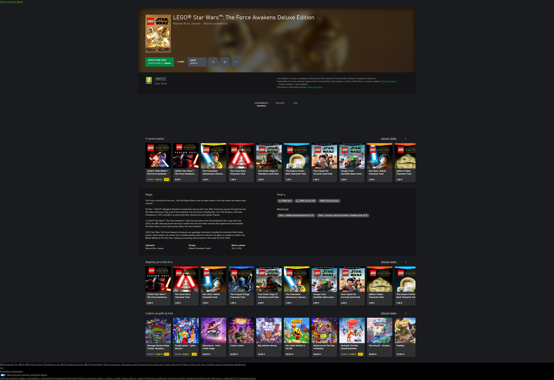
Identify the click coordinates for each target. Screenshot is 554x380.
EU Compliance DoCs (245, 378)
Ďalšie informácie (389, 81)
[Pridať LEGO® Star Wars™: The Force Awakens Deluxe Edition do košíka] (224, 62)
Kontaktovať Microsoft (66, 378)
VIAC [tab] (295, 103)
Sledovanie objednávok (234, 364)
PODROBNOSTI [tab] (261, 103)
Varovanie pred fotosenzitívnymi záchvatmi (142, 364)
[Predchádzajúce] (400, 139)
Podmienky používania (155, 378)
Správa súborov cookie (132, 378)
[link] (158, 162)
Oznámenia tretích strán (198, 378)
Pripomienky (96, 364)
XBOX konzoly (7, 364)
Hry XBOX (20, 364)
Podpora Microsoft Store (193, 364)
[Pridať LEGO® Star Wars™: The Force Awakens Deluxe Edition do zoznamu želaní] (213, 62)
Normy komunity (112, 364)
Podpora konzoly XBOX (78, 364)
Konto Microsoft (173, 364)
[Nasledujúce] (406, 139)
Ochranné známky (176, 378)
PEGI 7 (159, 79)
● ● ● (236, 62)
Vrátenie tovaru (214, 364)
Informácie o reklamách (222, 378)
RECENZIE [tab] (280, 103)
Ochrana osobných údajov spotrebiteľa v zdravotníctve (27, 378)
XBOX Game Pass (33, 364)
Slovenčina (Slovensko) (11, 371)
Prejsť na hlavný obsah (11, 1)
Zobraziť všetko (388, 138)
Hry (2, 367)
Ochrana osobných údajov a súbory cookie (99, 378)
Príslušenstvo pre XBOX (55, 364)
